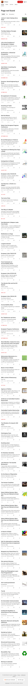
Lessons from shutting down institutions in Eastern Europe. (10, 236)
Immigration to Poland (7, 161)
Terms (18, 675)
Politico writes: (4, 286)
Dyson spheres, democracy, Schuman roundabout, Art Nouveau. (10, 129)
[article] (14, 21)
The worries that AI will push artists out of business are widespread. (10, 370)
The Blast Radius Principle (8, 31)
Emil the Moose (5, 115)
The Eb (3, 591)
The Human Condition (7, 482)
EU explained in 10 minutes (9, 96)
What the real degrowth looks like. (9, 46)
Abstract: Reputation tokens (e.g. (8, 476)
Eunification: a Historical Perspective (8, 53)
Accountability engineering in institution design (10, 307)
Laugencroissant (6, 243)
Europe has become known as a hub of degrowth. (10, 331)
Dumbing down (5, 443)
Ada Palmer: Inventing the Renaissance (8, 67)
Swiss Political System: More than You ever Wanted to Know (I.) (10, 520)
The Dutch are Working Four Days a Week (10, 150)
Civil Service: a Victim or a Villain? (8, 184)
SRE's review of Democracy (8, 377)
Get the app (20, 679)
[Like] (2, 112)
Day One (3, 379)
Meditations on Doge (7, 234)
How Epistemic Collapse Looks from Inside (10, 223)
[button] (2, 4)
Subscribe (20, 2)
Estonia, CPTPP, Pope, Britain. (8, 255)
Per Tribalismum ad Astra (8, 317)
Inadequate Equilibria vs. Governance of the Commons (9, 611)
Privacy (15, 675)
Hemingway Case (6, 433)
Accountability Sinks (7, 304)
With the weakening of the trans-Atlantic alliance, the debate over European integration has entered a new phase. (10, 56)
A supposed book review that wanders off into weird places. (10, 71)
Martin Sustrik (8, 23)
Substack (7, 683)
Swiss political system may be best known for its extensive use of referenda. (10, 524)
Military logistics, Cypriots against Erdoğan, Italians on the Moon (9, 276)
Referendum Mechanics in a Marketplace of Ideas (9, 357)
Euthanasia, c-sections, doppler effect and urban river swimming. (9, 176)
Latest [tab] (3, 14)
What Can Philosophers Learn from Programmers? (9, 571)
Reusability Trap (5, 652)
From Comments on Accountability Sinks (7, 262)
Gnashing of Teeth (6, 105)
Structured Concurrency (8, 642)
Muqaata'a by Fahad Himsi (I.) (9, 551)
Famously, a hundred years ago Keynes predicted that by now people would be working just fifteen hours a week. (10, 153)
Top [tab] (7, 14)
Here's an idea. (4, 544)
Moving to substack (6, 661)
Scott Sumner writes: (6, 426)
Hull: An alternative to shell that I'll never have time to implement (10, 542)
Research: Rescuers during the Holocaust (10, 621)
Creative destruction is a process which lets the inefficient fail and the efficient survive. (10, 412)
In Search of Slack (6, 531)
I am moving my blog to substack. (9, 663)
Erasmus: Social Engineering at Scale (10, 82)
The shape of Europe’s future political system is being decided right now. (9, 142)
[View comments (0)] (8, 89)
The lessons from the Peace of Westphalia (8, 108)
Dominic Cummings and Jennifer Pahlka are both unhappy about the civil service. (10, 187)
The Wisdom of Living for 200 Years (9, 423)
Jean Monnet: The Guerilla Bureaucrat (8, 463)
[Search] (25, 14)
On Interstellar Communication (10, 601)
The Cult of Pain (5, 198)
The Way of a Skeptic (7, 209)
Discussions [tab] (11, 14)
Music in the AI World (7, 367)
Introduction (4, 584)
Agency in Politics (6, 389)
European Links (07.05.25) (8, 273)
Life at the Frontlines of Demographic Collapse (7, 43)
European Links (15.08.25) (8, 174)
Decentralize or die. (5, 33)
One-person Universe (7, 561)
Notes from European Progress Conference (10, 126)
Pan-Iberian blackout (6, 298)
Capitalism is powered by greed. (8, 319)
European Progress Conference (10, 329)
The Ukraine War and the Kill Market (9, 284)
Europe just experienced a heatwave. (9, 200)
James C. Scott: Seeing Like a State (9, 18)
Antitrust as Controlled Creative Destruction (10, 399)
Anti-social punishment (8, 582)
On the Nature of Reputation (9, 474)
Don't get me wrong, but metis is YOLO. (10, 21)
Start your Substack (10, 679)
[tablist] (8, 14)
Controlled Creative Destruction (10, 410)
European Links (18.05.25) (8, 253)
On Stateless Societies (7, 452)
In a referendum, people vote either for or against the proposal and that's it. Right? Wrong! (10, 360)
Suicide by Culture (6, 632)
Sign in (25, 2)
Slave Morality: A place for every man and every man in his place (10, 342)
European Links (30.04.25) (8, 296)
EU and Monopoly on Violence (9, 140)
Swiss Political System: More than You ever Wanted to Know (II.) (10, 507)
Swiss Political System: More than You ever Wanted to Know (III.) (10, 494)
